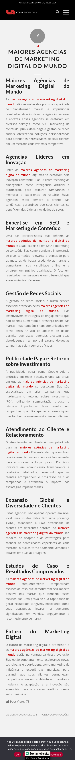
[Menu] (64, 12)
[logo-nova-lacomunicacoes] (31, 12)
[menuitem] (55, 12)
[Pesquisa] (55, 12)
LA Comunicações (57, 714)
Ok (17, 754)
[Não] (70, 748)
